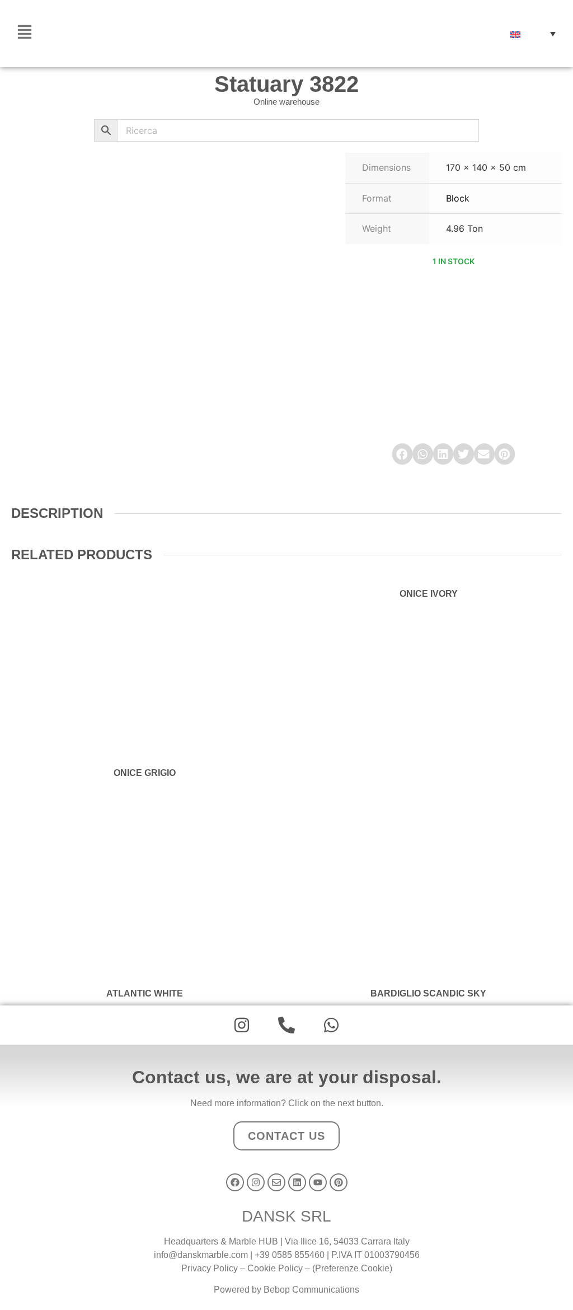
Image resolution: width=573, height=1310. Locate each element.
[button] (533, 33)
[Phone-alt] (286, 1025)
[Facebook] (235, 1182)
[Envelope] (276, 1182)
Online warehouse (286, 101)
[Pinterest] (338, 1182)
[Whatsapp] (331, 1025)
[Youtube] (318, 1182)
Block (457, 198)
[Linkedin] (297, 1182)
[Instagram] (241, 1025)
